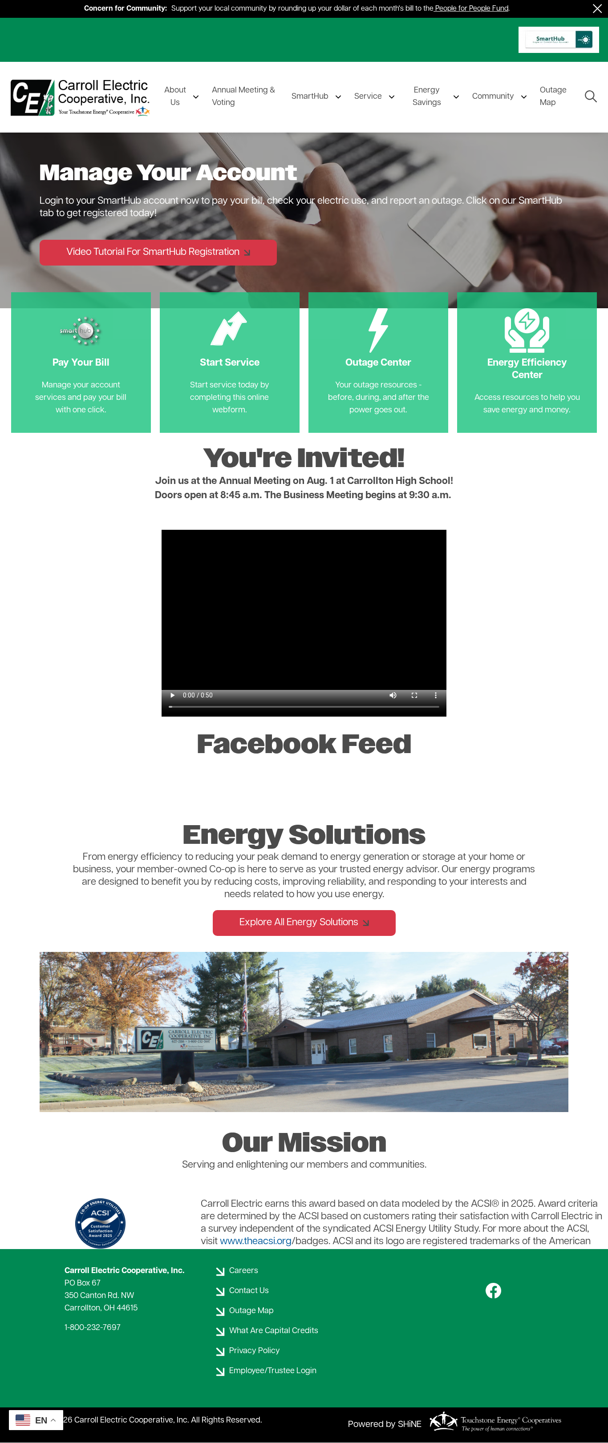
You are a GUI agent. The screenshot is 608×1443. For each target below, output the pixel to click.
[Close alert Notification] (597, 9)
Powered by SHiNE (385, 1424)
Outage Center (378, 338)
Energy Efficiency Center (527, 345)
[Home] (82, 97)
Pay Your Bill (81, 338)
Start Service (229, 338)
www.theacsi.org (256, 1242)
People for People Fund (471, 8)
